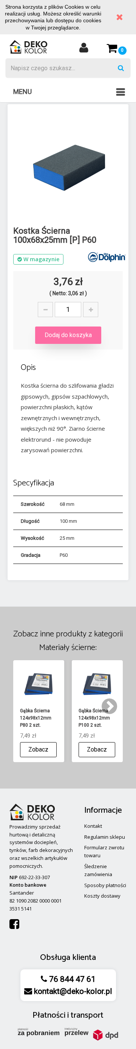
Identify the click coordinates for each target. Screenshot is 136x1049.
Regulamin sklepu (104, 836)
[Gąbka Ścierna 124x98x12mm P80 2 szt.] (38, 684)
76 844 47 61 (71, 979)
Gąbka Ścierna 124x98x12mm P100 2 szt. (94, 718)
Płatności (48, 1015)
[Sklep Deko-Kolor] (28, 46)
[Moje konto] (83, 50)
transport (87, 1015)
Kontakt (93, 826)
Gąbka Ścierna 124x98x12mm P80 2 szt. (35, 718)
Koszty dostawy (102, 895)
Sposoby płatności (105, 885)
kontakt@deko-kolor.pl (72, 991)
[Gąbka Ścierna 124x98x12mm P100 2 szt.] (97, 684)
